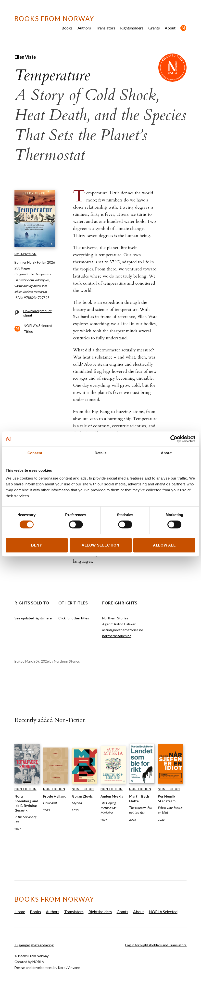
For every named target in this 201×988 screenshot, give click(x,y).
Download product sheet (37, 313)
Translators (105, 28)
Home (19, 911)
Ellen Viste (25, 57)
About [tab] (166, 453)
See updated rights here (33, 618)
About (170, 28)
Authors (84, 28)
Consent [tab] (34, 453)
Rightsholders (131, 28)
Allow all (164, 545)
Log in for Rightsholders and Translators (156, 945)
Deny (36, 545)
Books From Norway (54, 19)
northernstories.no (116, 636)
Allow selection (100, 545)
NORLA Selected (183, 28)
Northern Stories (67, 661)
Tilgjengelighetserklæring (34, 945)
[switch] (76, 525)
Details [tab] (101, 453)
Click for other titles (73, 618)
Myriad (77, 803)
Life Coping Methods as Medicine (108, 807)
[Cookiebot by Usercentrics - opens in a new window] (173, 438)
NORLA (38, 962)
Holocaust (50, 803)
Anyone (74, 967)
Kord (61, 967)
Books (67, 28)
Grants (154, 28)
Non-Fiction (25, 254)
